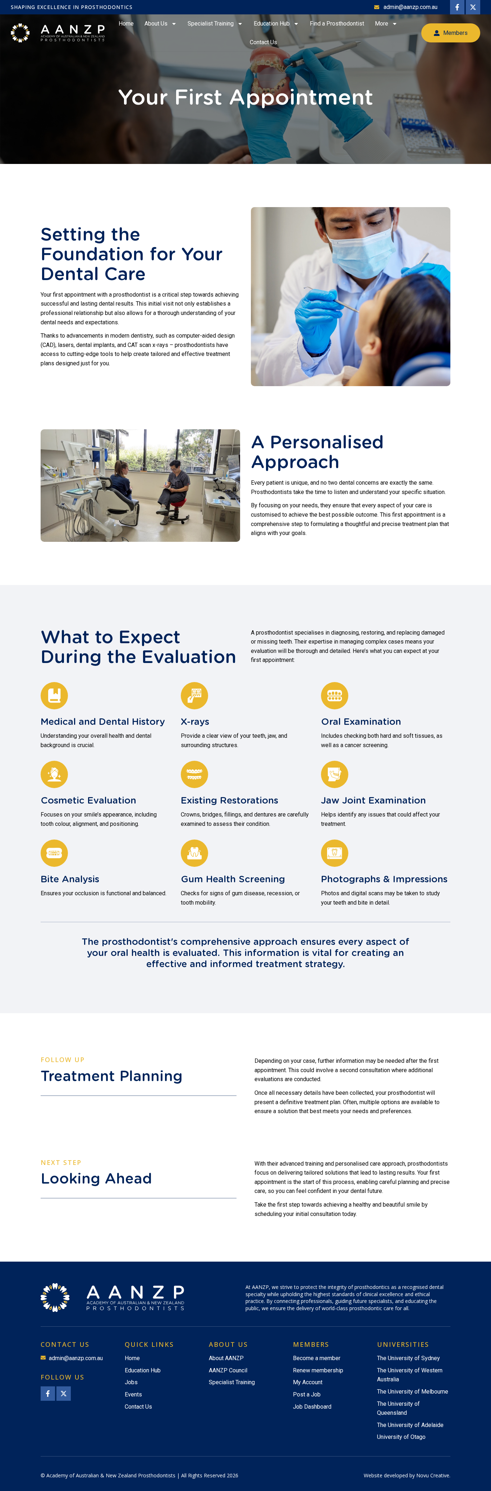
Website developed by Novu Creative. (407, 1475)
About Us (156, 23)
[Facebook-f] (457, 7)
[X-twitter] (473, 7)
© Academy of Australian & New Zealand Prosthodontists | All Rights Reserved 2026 (139, 1475)
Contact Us (263, 42)
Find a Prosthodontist (337, 23)
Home (126, 23)
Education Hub (272, 23)
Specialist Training (211, 23)
